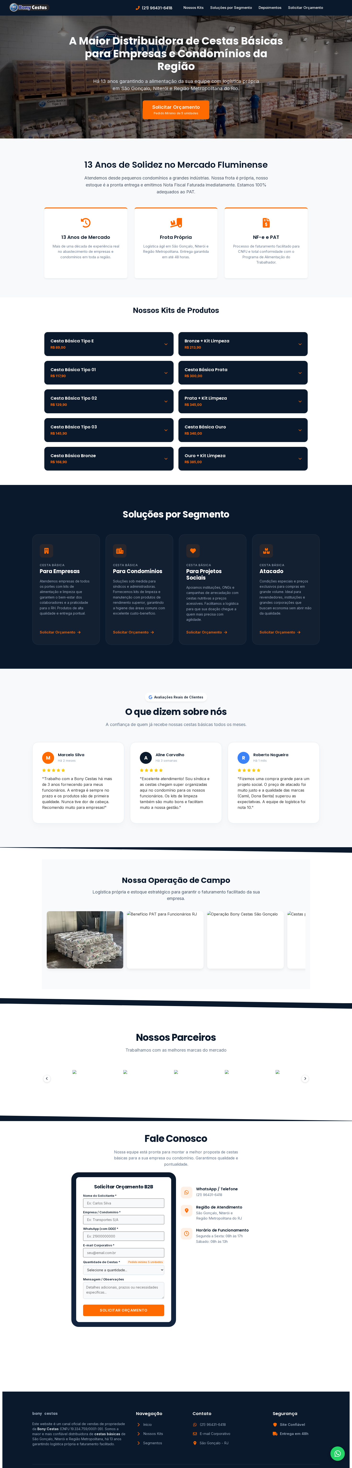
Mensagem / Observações (103, 1279)
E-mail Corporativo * (98, 1245)
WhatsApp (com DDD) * (100, 1228)
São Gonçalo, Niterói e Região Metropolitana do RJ (219, 1216)
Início (147, 1424)
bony (45, 1413)
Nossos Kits (193, 7)
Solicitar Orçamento (305, 7)
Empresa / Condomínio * (102, 1212)
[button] (47, 1078)
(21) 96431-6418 (209, 1194)
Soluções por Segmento (231, 7)
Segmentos (152, 1443)
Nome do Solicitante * (100, 1195)
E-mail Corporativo (215, 1433)
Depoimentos (270, 7)
